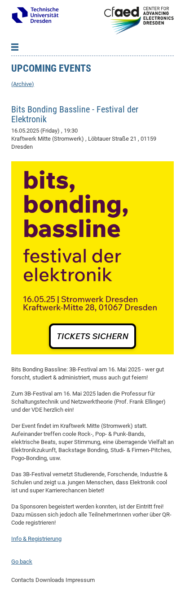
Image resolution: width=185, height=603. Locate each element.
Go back (21, 561)
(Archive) (22, 84)
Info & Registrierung (36, 538)
